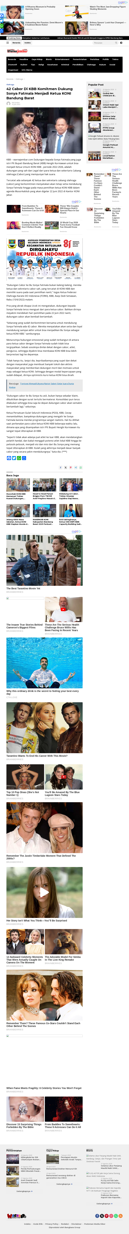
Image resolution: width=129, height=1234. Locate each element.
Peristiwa (94, 59)
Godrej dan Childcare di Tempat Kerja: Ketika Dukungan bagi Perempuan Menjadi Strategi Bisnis (111, 94)
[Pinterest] (107, 1216)
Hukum (102, 65)
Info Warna (27, 70)
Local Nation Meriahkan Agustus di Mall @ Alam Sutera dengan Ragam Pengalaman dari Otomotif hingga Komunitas (111, 157)
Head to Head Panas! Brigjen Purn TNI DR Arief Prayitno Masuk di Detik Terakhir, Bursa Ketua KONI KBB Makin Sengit (44, 496)
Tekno (115, 59)
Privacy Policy (51, 1224)
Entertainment (62, 59)
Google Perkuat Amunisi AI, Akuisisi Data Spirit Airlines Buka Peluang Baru (110, 146)
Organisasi (13, 70)
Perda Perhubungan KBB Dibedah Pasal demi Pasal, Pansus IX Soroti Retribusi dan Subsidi (31, 1170)
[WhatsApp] (116, 1216)
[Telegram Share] (76, 467)
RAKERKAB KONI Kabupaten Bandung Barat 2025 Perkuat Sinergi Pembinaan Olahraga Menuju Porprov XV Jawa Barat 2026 (43, 521)
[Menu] (8, 43)
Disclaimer (76, 1224)
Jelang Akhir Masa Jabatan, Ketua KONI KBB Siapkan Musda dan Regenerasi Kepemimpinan (18, 521)
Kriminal (65, 65)
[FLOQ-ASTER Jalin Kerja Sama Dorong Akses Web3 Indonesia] (104, 1175)
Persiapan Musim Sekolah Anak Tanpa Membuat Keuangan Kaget (71, 1158)
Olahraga (91, 65)
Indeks (28, 43)
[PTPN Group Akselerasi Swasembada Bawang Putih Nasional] (94, 128)
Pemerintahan (80, 59)
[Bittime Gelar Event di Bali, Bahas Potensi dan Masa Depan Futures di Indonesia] (94, 116)
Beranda (16, 43)
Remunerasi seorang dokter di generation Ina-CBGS (60, 1176)
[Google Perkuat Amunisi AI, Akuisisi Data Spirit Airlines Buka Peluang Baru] (104, 137)
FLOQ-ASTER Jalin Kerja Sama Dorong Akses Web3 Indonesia (110, 1181)
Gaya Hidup (37, 59)
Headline (24, 59)
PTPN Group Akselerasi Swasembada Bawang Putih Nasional (109, 129)
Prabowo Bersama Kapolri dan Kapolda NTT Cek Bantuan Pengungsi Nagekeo (110, 1196)
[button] (116, 43)
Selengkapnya (24, 1191)
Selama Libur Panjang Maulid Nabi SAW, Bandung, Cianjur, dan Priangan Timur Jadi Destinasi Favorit (111, 1167)
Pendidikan (78, 65)
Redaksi (65, 1224)
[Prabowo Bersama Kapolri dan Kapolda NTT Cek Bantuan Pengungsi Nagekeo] (104, 1189)
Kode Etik (38, 1224)
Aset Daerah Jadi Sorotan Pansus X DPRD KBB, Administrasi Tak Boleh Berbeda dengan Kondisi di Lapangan (29, 1181)
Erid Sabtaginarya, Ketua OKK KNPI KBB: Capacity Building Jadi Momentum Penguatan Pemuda (70, 521)
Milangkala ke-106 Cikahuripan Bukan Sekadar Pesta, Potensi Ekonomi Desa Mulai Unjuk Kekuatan (32, 1158)
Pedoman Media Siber (94, 1224)
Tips (33, 65)
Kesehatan (52, 65)
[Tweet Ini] (66, 467)
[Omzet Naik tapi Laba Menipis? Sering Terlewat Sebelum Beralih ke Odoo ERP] (94, 105)
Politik (106, 59)
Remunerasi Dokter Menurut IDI (61, 1169)
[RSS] (121, 1216)
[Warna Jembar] (17, 51)
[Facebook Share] (60, 467)
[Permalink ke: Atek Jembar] (8, 103)
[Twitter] (102, 1216)
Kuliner (24, 65)
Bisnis (49, 59)
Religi (41, 65)
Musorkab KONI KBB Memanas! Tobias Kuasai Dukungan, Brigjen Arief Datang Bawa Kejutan (16, 496)
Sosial (112, 65)
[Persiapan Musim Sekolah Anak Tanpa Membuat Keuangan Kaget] (52, 1159)
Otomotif (12, 65)
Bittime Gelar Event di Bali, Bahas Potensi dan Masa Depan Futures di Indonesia (111, 117)
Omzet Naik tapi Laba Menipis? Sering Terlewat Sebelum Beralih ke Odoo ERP (111, 106)
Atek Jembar (16, 103)
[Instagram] (111, 1216)
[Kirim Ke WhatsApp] (81, 467)
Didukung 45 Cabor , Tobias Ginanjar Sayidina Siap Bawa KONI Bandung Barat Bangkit (69, 496)
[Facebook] (97, 1216)
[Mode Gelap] (121, 43)
